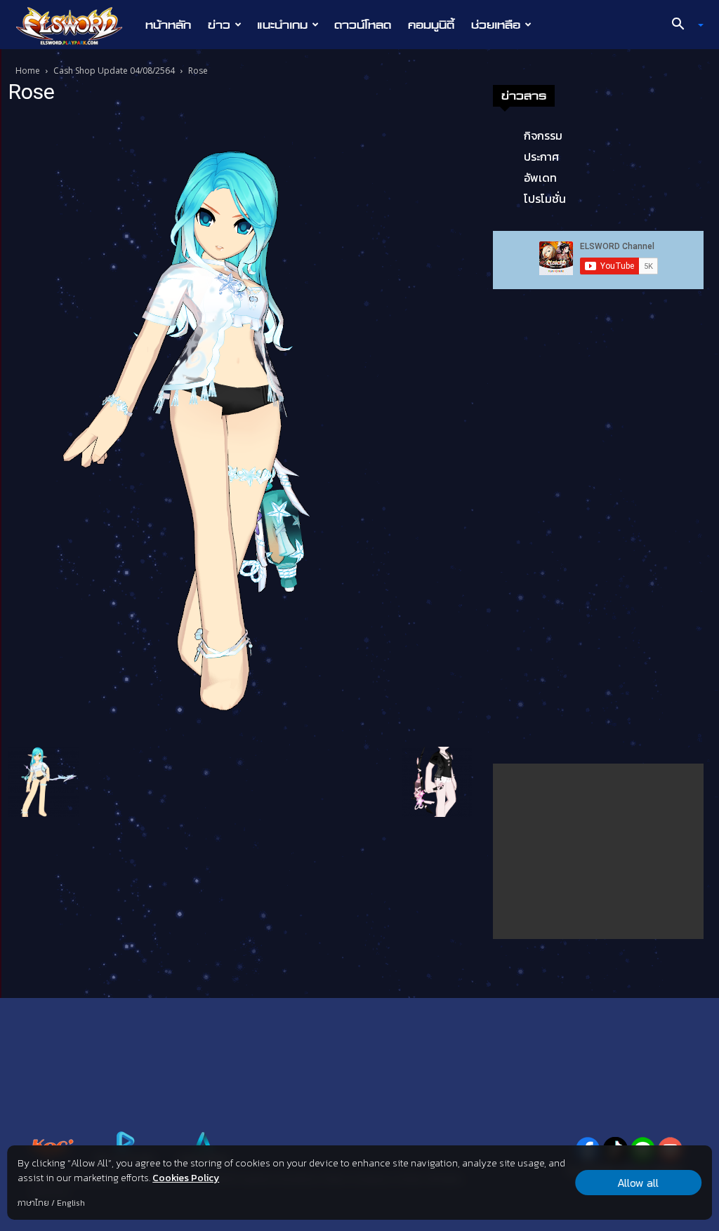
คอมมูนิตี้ (431, 24)
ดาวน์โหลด (362, 24)
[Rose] (180, 428)
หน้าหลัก (168, 24)
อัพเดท (540, 177)
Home (27, 70)
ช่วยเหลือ (495, 24)
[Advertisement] (598, 851)
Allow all (638, 1182)
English (71, 1203)
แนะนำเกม (282, 24)
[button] (682, 25)
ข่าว (219, 24)
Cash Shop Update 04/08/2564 (114, 70)
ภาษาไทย (33, 1203)
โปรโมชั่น (545, 198)
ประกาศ (541, 156)
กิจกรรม (543, 135)
